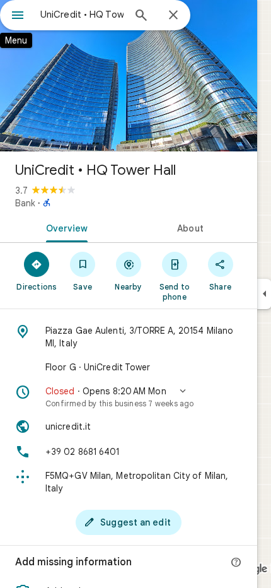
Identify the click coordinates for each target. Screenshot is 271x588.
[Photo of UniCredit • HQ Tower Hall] (128, 75)
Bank (25, 203)
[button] (128, 397)
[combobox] (82, 14)
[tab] (64, 227)
